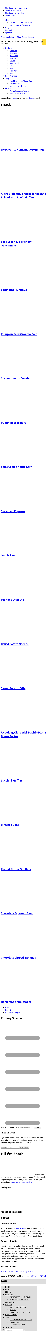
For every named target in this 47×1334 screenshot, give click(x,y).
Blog (7, 1289)
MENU (4, 1280)
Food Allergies (11, 1315)
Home (7, 1287)
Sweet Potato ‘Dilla (13, 688)
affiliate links (21, 1228)
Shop (7, 1317)
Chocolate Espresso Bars (17, 913)
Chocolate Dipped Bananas (18, 957)
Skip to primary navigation (16, 8)
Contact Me (10, 1302)
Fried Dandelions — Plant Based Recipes (17, 37)
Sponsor (8, 1327)
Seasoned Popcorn (13, 511)
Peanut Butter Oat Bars (16, 869)
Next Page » (12, 1012)
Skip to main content (13, 10)
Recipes (8, 1292)
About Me (9, 1295)
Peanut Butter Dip (12, 599)
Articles (8, 1305)
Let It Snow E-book (17, 1325)
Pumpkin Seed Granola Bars (19, 334)
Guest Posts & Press (18, 1307)
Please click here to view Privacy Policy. (17, 1271)
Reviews (13, 1310)
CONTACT (35, 1276)
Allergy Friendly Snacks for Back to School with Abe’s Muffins (23, 195)
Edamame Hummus (14, 290)
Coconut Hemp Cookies (16, 378)
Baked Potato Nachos (15, 644)
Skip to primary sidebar (14, 13)
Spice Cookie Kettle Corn (16, 467)
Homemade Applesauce (16, 1002)
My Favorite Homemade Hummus (22, 149)
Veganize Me (14, 1322)
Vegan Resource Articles (20, 1312)
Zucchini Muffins (11, 780)
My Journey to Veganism (19, 1300)
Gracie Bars (8, 555)
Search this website (9, 1127)
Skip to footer (11, 15)
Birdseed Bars (10, 825)
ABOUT (43, 1276)
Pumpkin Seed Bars (13, 422)
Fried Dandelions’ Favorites (21, 1320)
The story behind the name (20, 1297)
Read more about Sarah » (21, 1182)
